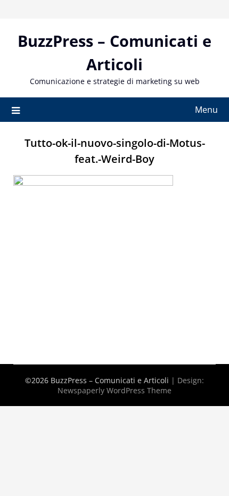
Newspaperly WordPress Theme (114, 390)
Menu (206, 109)
